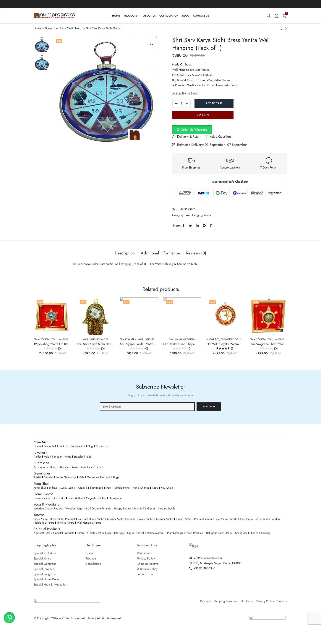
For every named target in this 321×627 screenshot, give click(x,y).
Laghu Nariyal (135, 533)
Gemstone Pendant (98, 477)
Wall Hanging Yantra (74, 28)
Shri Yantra (246, 519)
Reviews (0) (196, 253)
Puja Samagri (175, 533)
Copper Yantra (164, 519)
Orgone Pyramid (101, 508)
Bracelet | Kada (82, 456)
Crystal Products (64, 533)
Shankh (254, 533)
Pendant (57, 456)
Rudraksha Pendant (91, 467)
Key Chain (167, 488)
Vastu (155, 488)
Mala (46, 456)
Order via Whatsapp (194, 129)
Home (37, 28)
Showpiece (212, 339)
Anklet (37, 456)
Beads (53, 467)
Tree (108, 488)
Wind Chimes (140, 488)
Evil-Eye (53, 488)
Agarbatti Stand (43, 533)
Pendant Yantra (203, 519)
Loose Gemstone (66, 477)
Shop (48, 28)
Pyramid (82, 488)
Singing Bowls (166, 508)
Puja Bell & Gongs (144, 508)
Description (125, 253)
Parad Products (194, 533)
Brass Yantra (41, 519)
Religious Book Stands (219, 533)
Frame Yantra (42, 339)
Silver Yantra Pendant (268, 519)
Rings (67, 456)
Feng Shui (40, 488)
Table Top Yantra (44, 523)
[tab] (125, 253)
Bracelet (64, 467)
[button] (192, 129)
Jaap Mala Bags (115, 533)
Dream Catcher (42, 498)
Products (49, 446)
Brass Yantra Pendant (62, 519)
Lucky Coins (67, 488)
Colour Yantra (145, 519)
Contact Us (102, 446)
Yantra (59, 28)
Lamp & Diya (75, 498)
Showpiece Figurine (232, 339)
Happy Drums (122, 508)
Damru (81, 533)
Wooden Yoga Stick (77, 508)
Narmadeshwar (155, 533)
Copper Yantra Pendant (121, 519)
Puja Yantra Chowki (226, 519)
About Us (62, 446)
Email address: (147, 406)
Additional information (160, 253)
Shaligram (241, 533)
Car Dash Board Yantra (91, 519)
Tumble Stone (122, 488)
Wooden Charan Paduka (48, 508)
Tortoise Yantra (65, 523)
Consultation (77, 446)
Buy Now (203, 115)
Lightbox (151, 43)
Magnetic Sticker (96, 498)
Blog (90, 446)
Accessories (41, 467)
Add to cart (214, 103)
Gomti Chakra (95, 533)
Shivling (265, 533)
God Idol (59, 498)
